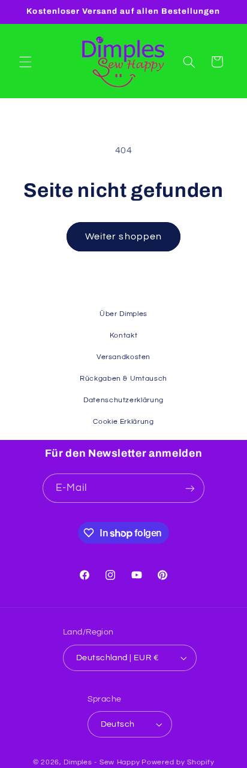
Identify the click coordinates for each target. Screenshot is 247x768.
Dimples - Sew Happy (102, 762)
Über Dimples (123, 314)
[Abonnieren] (190, 488)
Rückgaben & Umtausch (123, 379)
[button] (25, 61)
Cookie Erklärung (123, 422)
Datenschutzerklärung (123, 400)
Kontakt (123, 335)
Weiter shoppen (123, 236)
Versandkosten (123, 357)
